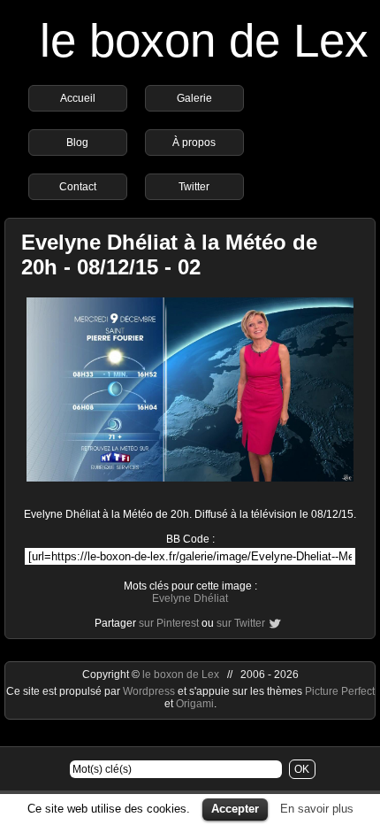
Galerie (194, 98)
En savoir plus (316, 808)
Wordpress (150, 691)
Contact (77, 187)
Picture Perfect (340, 691)
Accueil (77, 98)
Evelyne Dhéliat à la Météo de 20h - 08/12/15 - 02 (169, 254)
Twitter (194, 187)
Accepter (235, 808)
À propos (194, 142)
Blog (77, 142)
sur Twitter (241, 623)
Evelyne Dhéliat (190, 598)
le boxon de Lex (204, 40)
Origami (195, 704)
